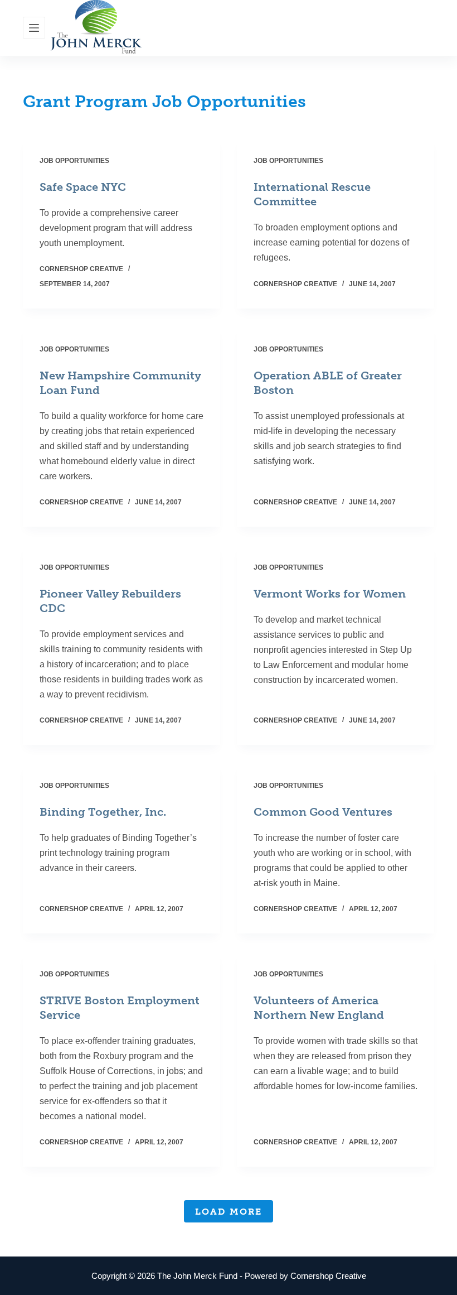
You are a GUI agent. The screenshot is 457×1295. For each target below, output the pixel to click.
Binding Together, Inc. (103, 812)
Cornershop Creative (328, 1275)
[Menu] (34, 28)
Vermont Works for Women (330, 593)
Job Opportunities (74, 161)
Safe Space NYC (83, 187)
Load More (228, 1211)
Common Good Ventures (323, 812)
